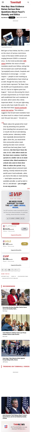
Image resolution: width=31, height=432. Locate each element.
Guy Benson (4, 17)
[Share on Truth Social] (5, 270)
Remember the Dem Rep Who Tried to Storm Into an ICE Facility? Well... (15, 308)
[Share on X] (2, 270)
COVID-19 (13, 276)
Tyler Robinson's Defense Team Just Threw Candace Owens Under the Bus (14, 333)
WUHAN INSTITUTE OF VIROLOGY (10, 278)
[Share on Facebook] (9, 270)
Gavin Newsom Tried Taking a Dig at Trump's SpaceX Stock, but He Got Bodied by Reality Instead (15, 416)
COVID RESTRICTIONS (23, 276)
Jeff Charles (5, 362)
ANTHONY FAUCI (5, 276)
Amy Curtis (5, 336)
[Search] (28, 2)
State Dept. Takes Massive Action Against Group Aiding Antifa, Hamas (14, 359)
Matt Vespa (5, 311)
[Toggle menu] (2, 2)
